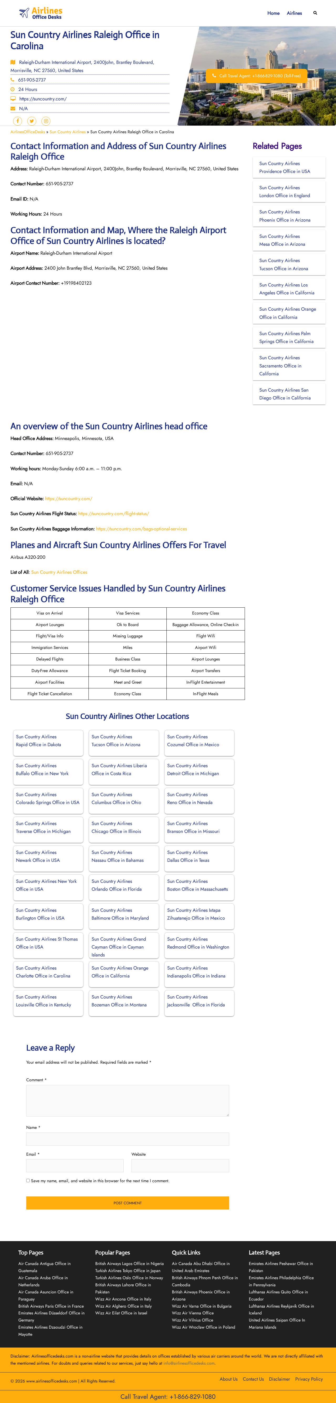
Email (33, 1154)
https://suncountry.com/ (68, 498)
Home (273, 13)
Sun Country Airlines (68, 132)
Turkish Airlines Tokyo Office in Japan (127, 1271)
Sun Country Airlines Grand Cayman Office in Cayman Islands (119, 947)
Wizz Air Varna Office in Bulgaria (202, 1306)
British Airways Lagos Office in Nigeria (129, 1264)
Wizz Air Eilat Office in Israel (121, 1313)
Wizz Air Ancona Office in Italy (123, 1299)
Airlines (294, 13)
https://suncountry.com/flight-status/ (113, 513)
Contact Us (253, 1379)
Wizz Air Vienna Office (193, 1313)
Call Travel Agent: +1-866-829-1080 (168, 1396)
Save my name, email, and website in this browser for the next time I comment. (100, 1181)
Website (139, 1154)
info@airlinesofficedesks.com (189, 1363)
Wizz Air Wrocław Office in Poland (203, 1327)
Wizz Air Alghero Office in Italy (123, 1306)
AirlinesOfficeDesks (27, 132)
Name (33, 1127)
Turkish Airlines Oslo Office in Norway (129, 1278)
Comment (36, 1080)
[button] (315, 13)
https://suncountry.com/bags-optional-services (141, 528)
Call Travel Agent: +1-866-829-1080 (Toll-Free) (259, 76)
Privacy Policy (309, 1379)
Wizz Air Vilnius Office (192, 1320)
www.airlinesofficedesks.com (51, 1381)
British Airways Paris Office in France (51, 1306)
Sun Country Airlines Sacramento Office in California (280, 365)
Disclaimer (279, 1379)
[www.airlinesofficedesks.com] (41, 13)
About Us (229, 1379)
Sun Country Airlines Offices (59, 572)
